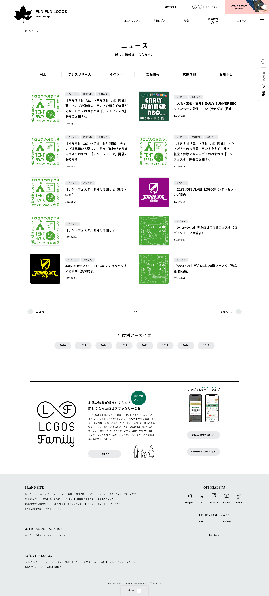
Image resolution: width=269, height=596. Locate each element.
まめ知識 (86, 562)
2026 (63, 345)
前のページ (42, 312)
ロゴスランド (31, 562)
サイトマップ (116, 504)
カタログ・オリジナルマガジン (123, 494)
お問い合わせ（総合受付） (37, 504)
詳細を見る (105, 453)
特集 (186, 20)
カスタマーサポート (97, 504)
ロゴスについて (132, 20)
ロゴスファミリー (63, 535)
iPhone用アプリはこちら (203, 435)
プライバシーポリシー (55, 509)
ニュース (241, 20)
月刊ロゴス (159, 20)
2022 (145, 345)
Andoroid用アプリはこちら (203, 451)
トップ (28, 494)
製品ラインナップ (43, 535)
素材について (31, 499)
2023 (124, 345)
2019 (206, 345)
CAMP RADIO (54, 567)
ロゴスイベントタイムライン (122, 562)
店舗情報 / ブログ (84, 494)
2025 (83, 345)
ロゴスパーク (47, 562)
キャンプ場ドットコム (67, 562)
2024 (104, 345)
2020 (186, 345)
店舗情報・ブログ (214, 20)
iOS (201, 521)
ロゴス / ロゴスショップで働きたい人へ (95, 499)
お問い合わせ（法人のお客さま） (68, 504)
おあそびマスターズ (34, 567)
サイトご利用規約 (33, 509)
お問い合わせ (170, 6)
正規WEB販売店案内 (50, 499)
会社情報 (68, 499)
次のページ (226, 312)
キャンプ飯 (99, 562)
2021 (165, 345)
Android (227, 521)
